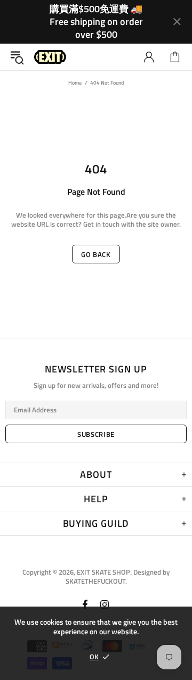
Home (75, 83)
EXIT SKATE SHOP (50, 57)
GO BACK (96, 254)
